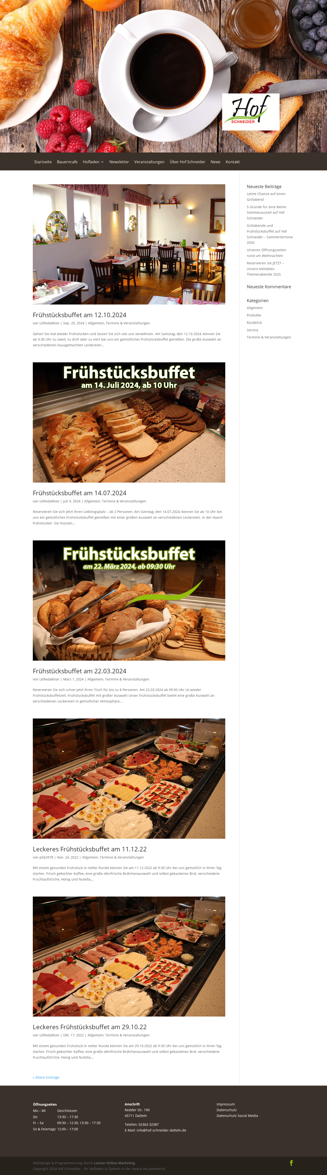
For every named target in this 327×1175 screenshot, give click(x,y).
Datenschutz (227, 1110)
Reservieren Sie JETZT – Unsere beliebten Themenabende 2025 (265, 269)
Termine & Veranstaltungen (128, 323)
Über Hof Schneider (187, 162)
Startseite (43, 162)
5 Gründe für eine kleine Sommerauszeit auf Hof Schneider (266, 213)
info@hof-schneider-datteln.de (161, 1130)
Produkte (254, 315)
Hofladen (91, 162)
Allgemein (96, 323)
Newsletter (119, 162)
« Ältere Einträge (46, 1077)
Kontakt (233, 162)
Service (252, 330)
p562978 (46, 857)
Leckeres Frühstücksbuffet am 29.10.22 (90, 1027)
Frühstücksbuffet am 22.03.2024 (79, 671)
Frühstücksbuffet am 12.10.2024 (79, 314)
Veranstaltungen (149, 162)
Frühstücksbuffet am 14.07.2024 (79, 493)
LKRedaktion (49, 323)
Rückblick (254, 322)
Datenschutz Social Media (237, 1115)
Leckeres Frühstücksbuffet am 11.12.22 (90, 849)
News (215, 162)
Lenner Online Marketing (114, 1163)
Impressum (226, 1104)
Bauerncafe (67, 162)
